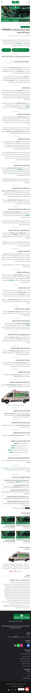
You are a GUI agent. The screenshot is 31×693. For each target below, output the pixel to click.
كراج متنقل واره (18, 607)
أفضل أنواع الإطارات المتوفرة (9, 173)
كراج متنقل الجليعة (26, 585)
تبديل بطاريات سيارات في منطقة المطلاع (10, 467)
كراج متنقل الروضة (18, 587)
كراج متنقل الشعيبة (17, 588)
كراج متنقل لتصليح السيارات (24, 658)
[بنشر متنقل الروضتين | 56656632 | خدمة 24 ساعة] (8, 535)
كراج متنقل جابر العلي (10, 598)
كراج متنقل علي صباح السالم (16, 603)
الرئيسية (27, 23)
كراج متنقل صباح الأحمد (17, 601)
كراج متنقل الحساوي (17, 585)
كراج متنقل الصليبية (17, 590)
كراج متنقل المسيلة (17, 595)
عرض (12, 61)
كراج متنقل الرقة (26, 587)
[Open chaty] (27, 689)
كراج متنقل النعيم (18, 597)
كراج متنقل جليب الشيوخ (25, 600)
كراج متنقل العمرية (26, 593)
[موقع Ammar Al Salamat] (15, 2)
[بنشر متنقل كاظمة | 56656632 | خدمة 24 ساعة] (23, 520)
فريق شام (10, 686)
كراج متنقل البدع (6, 584)
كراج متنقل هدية (26, 607)
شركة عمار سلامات (20, 683)
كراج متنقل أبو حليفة (25, 584)
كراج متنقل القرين (26, 595)
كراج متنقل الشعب (26, 588)
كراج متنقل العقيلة (9, 592)
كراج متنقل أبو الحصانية (15, 582)
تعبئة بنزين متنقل (26, 665)
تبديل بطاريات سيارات (26, 656)
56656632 (18, 43)
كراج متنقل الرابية (8, 585)
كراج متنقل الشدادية (9, 587)
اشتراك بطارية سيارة (26, 663)
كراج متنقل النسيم (26, 597)
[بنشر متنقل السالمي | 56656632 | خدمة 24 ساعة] (8, 520)
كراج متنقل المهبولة (8, 595)
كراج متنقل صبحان (26, 603)
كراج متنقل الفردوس (9, 593)
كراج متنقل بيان (26, 598)
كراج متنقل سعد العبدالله (14, 600)
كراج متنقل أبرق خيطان (25, 582)
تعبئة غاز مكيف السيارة (25, 660)
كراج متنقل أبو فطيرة (15, 584)
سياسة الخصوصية (26, 678)
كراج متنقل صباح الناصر (6, 601)
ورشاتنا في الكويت (21, 23)
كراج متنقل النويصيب (9, 597)
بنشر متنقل (25, 580)
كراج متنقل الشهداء (8, 588)
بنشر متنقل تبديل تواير (25, 653)
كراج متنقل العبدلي (26, 592)
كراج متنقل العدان (17, 592)
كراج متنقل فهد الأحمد (25, 605)
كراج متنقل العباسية (8, 590)
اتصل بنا (28, 675)
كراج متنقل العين (17, 593)
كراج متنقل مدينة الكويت (11, 605)
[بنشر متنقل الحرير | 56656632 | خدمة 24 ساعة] (23, 535)
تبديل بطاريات (14, 580)
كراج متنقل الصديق (26, 590)
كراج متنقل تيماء (19, 598)
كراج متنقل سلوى (26, 601)
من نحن (28, 673)
